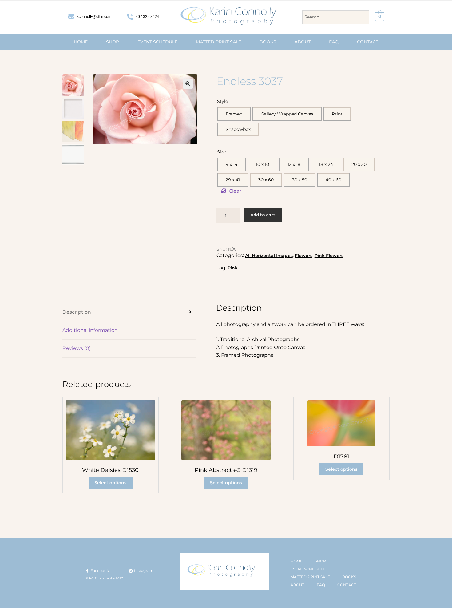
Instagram (143, 570)
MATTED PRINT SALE (218, 42)
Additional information (90, 330)
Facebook (99, 570)
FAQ (334, 42)
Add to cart (263, 214)
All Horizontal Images (269, 255)
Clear (235, 191)
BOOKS (268, 42)
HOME (81, 42)
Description (76, 312)
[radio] (234, 113)
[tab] (129, 312)
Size (221, 152)
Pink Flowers (329, 255)
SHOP (112, 42)
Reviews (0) (76, 348)
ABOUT (303, 42)
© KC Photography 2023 (104, 578)
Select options (110, 482)
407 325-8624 (147, 16)
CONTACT (367, 42)
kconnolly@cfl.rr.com (94, 16)
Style (222, 101)
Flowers (303, 255)
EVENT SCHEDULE (157, 42)
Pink (233, 268)
